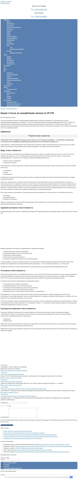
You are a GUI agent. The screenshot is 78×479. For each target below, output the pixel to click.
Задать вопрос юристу (13, 105)
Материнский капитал (16, 53)
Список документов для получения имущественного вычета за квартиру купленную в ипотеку (31, 436)
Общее (9, 34)
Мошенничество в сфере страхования (11, 381)
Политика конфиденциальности (13, 468)
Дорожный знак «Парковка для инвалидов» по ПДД (54, 444)
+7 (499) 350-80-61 (40, 16)
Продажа (9, 42)
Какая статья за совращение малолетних (12, 374)
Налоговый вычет (12, 89)
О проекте (6, 464)
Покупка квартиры (12, 38)
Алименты (10, 73)
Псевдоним (4, 402)
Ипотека (9, 51)
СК (4, 71)
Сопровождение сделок (14, 104)
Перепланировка (11, 36)
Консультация (8, 100)
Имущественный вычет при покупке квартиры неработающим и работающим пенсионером (30, 434)
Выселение (10, 25)
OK (71, 477)
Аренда (9, 22)
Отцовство (10, 84)
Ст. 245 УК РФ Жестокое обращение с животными (28, 448)
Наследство (7, 65)
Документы (10, 29)
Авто (5, 69)
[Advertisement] (23, 230)
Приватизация (11, 40)
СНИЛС (9, 98)
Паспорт (9, 96)
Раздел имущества (12, 74)
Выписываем (10, 23)
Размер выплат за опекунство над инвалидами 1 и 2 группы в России (32, 450)
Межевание (10, 60)
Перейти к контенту (6, 1)
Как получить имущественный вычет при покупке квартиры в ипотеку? (24, 433)
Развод (9, 76)
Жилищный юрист (12, 102)
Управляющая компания (17, 49)
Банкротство (7, 85)
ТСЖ (11, 47)
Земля (5, 54)
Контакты (6, 466)
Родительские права (12, 78)
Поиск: (3, 459)
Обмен (9, 32)
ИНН (8, 94)
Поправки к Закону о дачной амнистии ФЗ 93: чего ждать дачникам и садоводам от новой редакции (43, 446)
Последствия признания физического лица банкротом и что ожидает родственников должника (41, 451)
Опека (8, 82)
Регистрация (10, 43)
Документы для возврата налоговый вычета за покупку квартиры (23, 438)
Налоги (6, 87)
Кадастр (9, 31)
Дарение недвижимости (14, 27)
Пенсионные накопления (14, 80)
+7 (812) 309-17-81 (40, 9)
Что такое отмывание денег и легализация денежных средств (18, 396)
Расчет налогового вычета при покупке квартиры (18, 431)
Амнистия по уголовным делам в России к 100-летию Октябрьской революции (23, 389)
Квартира (6, 20)
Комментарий (5, 417)
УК (4, 67)
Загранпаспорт (11, 93)
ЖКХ (8, 45)
